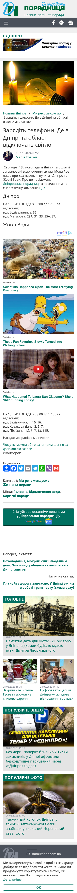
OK (38, 887)
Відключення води (44, 492)
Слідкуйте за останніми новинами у (38, 516)
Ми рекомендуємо (46, 113)
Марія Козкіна (27, 157)
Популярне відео (24, 710)
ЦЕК (42, 188)
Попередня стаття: (36, 561)
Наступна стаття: (38, 582)
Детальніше (12, 879)
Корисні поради (16, 496)
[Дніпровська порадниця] (13, 855)
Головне (20, 492)
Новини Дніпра (15, 113)
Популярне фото (23, 777)
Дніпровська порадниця (21, 184)
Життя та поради (17, 485)
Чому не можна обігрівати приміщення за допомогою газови (35, 447)
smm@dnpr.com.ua (46, 854)
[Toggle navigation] (6, 23)
